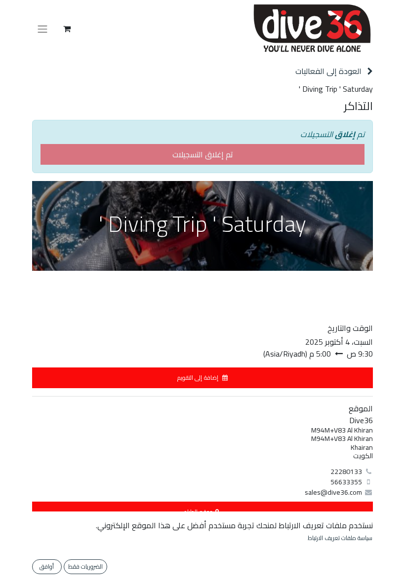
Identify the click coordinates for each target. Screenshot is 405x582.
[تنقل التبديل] (42, 28)
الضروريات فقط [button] (85, 566)
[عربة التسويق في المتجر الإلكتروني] (67, 28)
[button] (202, 377)
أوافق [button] (47, 566)
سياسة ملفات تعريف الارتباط (340, 538)
